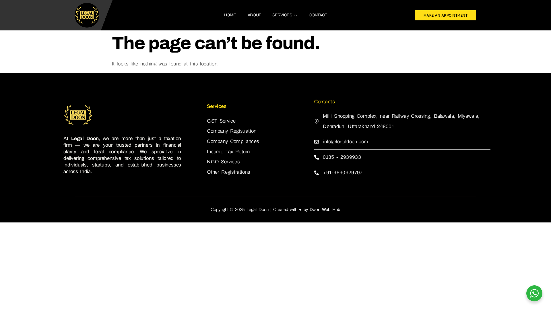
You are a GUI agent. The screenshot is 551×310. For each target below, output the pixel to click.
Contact (318, 15)
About (254, 15)
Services (282, 15)
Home (230, 15)
